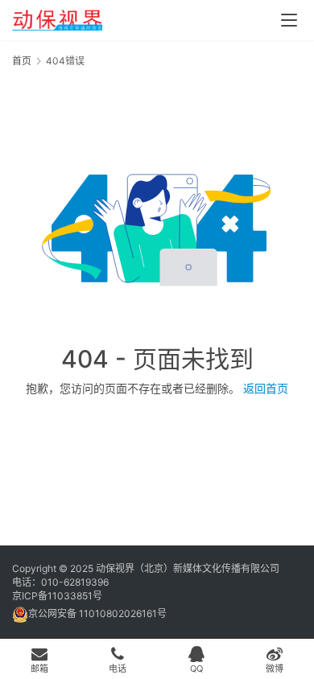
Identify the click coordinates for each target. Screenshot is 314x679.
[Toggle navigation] (289, 20)
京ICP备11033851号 (57, 596)
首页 (21, 61)
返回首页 (265, 388)
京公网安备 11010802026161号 (97, 613)
